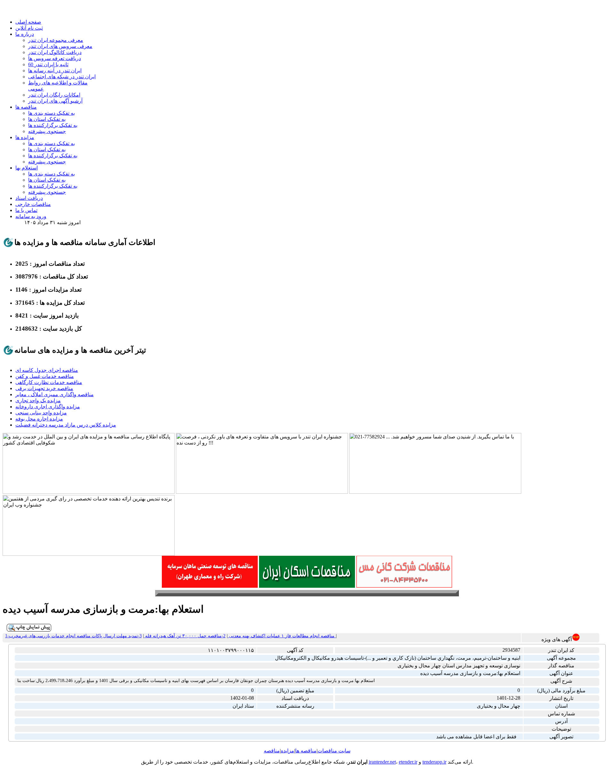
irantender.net (382, 762)
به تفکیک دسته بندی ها (51, 113)
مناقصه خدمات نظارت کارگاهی (48, 382)
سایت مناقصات (334, 750)
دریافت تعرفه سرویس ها (54, 58)
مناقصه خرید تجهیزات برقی (44, 388)
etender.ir (408, 762)
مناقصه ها (26, 107)
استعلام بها (26, 167)
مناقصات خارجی (33, 204)
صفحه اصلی (28, 22)
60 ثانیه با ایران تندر (48, 64)
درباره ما (24, 34)
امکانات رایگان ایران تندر (54, 95)
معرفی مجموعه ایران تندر (55, 40)
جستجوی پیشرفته (47, 131)
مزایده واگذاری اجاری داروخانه (47, 406)
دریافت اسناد (29, 198)
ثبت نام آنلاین (29, 28)
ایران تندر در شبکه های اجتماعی (62, 76)
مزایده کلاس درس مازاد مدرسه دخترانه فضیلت (65, 425)
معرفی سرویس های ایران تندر (60, 46)
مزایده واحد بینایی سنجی (41, 412)
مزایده (287, 750)
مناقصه (272, 750)
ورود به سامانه (30, 216)
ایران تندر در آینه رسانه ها (55, 70)
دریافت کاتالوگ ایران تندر (55, 52)
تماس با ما (26, 210)
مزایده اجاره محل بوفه (39, 418)
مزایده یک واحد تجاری (38, 400)
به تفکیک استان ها (47, 119)
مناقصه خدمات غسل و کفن (44, 376)
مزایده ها (24, 137)
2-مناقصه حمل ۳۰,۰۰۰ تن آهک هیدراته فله (184, 635)
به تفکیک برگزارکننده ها (52, 125)
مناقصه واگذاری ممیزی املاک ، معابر (54, 394)
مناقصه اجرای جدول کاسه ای (46, 370)
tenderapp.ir (434, 762)
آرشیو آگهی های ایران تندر (55, 101)
